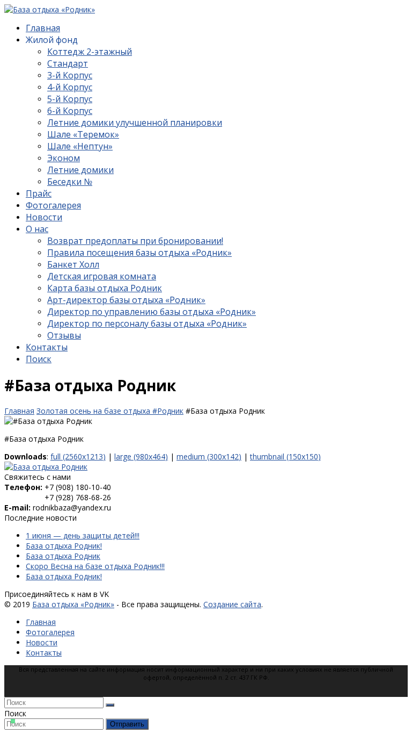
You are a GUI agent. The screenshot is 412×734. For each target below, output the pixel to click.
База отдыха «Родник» (73, 604)
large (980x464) (141, 456)
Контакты (44, 652)
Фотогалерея (50, 632)
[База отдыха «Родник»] (49, 9)
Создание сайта (232, 604)
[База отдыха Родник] (45, 467)
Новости (41, 642)
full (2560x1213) (78, 456)
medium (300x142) (208, 456)
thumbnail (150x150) (285, 456)
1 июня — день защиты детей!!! (82, 535)
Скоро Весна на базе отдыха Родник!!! (95, 566)
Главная (41, 622)
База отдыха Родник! (64, 546)
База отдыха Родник (63, 556)
